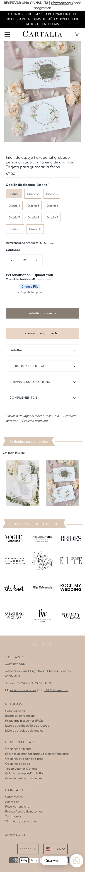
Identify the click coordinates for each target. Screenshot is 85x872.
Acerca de (12, 802)
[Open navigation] (7, 34)
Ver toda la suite (13, 453)
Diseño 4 (14, 206)
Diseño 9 (52, 217)
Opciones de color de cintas (24, 759)
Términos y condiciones (21, 821)
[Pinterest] (43, 644)
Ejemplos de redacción (20, 716)
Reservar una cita (17, 806)
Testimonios (13, 816)
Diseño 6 (52, 206)
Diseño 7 (14, 217)
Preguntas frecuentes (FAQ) (24, 720)
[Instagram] (34, 644)
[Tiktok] (50, 644)
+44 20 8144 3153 (56, 690)
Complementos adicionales (23, 778)
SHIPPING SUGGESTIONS (30, 382)
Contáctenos (14, 797)
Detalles (16, 350)
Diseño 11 (35, 229)
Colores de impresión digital (24, 773)
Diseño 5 (33, 206)
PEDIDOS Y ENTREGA (27, 366)
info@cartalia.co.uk (23, 690)
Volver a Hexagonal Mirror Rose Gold (32, 416)
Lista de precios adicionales (24, 730)
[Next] (73, 92)
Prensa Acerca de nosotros (23, 811)
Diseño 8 (33, 217)
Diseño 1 (13, 194)
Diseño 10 (15, 229)
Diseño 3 (52, 194)
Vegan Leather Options (21, 768)
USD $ (56, 849)
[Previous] (12, 92)
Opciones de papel (18, 764)
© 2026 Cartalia (16, 835)
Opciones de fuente (18, 749)
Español (26, 849)
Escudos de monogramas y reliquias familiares (37, 754)
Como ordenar (15, 711)
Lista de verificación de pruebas (27, 725)
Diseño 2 (33, 194)
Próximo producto (35, 421)
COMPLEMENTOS (23, 397)
